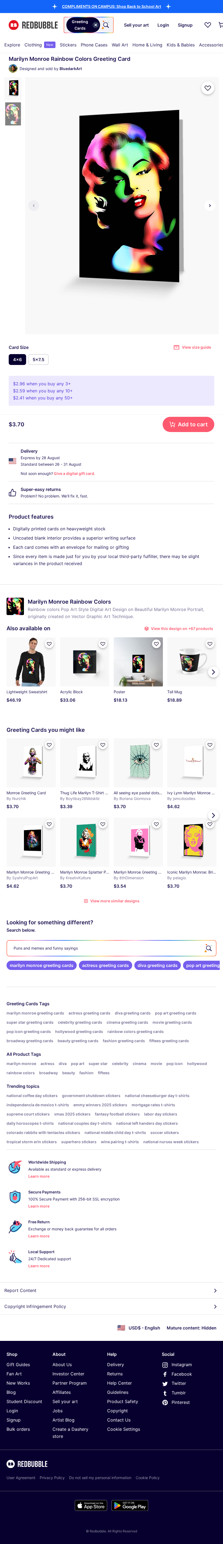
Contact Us (119, 1420)
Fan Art (14, 1373)
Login (12, 1410)
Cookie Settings (123, 1429)
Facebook (182, 1374)
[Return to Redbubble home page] (33, 25)
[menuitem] (12, 45)
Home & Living (147, 45)
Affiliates (61, 1392)
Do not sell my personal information (100, 1477)
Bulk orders (18, 1429)
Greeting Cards (22, 1003)
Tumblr (179, 1392)
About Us (62, 1364)
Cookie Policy (148, 1477)
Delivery (115, 1364)
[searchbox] (111, 948)
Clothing (38, 45)
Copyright (117, 1410)
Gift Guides (18, 1364)
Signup (14, 1420)
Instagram (182, 1364)
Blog (11, 1392)
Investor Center (68, 1373)
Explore (12, 45)
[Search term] (105, 25)
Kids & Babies (181, 45)
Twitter (179, 1383)
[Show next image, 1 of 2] (210, 205)
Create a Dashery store (70, 1432)
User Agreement (21, 1477)
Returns (115, 1373)
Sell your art (65, 1401)
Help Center (119, 1383)
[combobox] (88, 25)
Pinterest (181, 1402)
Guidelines (117, 1392)
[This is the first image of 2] (33, 205)
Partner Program (69, 1383)
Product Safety (122, 1401)
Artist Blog (63, 1420)
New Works (18, 1383)
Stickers (68, 45)
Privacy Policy (52, 1477)
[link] (42, 965)
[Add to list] (207, 87)
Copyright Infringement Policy (35, 1306)
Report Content (20, 1290)
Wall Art (120, 45)
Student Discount (24, 1401)
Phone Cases (94, 45)
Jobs (57, 1410)
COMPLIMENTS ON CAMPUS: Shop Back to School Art (111, 6)
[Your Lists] (207, 24)
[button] (111, 6)
